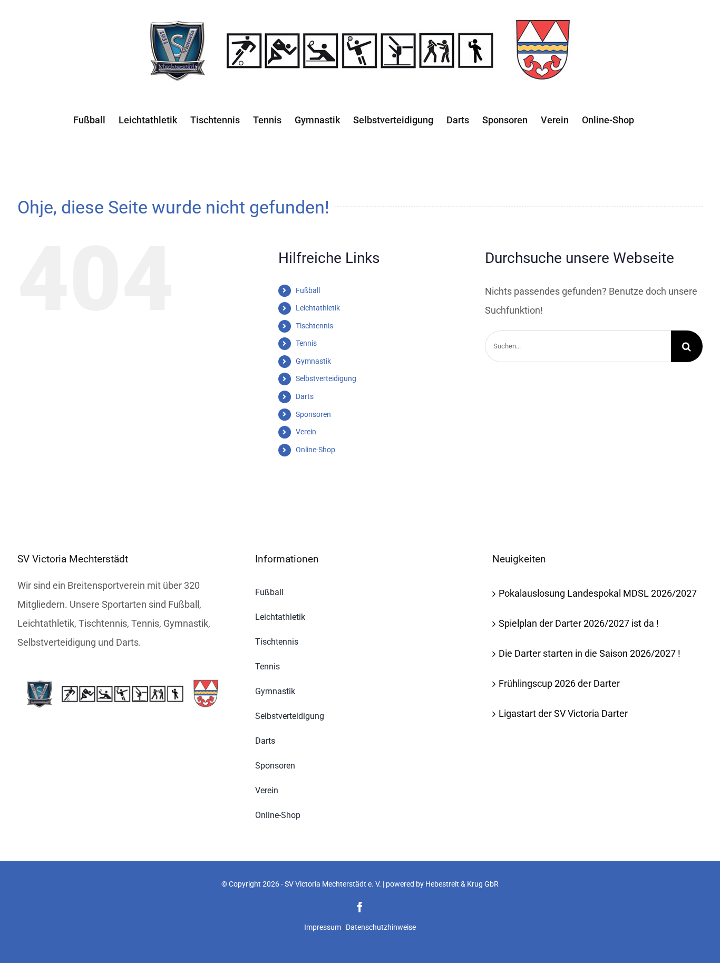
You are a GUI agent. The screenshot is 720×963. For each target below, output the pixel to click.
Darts (305, 396)
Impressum (322, 927)
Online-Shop (315, 449)
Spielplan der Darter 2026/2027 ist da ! (579, 623)
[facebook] (360, 907)
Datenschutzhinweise (381, 927)
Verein (306, 431)
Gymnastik (313, 361)
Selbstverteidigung (326, 378)
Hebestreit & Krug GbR (462, 884)
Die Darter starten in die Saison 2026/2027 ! (589, 653)
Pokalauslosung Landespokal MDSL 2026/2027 (598, 593)
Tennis (306, 343)
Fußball (308, 290)
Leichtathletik (318, 308)
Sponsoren (313, 414)
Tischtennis (314, 326)
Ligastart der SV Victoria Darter (563, 713)
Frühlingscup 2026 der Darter (559, 683)
